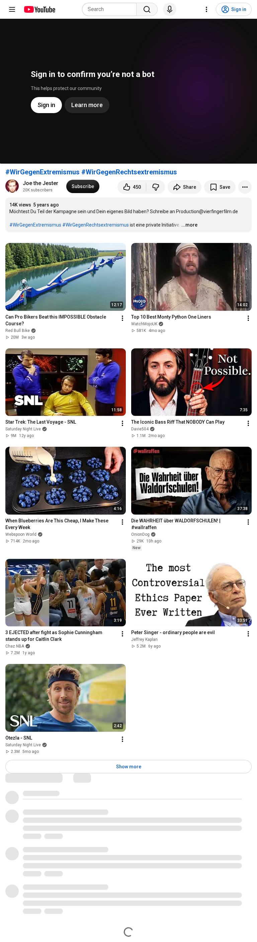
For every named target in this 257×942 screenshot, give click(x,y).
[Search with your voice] (169, 9)
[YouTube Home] (39, 9)
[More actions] (245, 187)
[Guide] (12, 9)
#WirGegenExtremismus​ (35, 225)
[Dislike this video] (155, 187)
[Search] (147, 9)
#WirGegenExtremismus (42, 172)
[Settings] (206, 9)
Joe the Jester (40, 183)
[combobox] (111, 9)
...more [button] (189, 225)
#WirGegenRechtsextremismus (129, 172)
